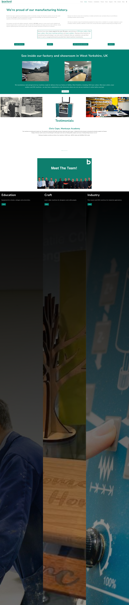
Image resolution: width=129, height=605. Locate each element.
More (4, 204)
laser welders (70, 33)
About (85, 1)
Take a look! (65, 91)
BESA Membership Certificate (80, 44)
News (106, 1)
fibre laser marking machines (54, 33)
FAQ (115, 1)
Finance (102, 1)
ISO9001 (50, 44)
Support (111, 1)
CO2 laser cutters (82, 31)
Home (81, 1)
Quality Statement (19, 44)
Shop (123, 1)
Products (90, 1)
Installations (96, 1)
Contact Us (111, 44)
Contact (119, 1)
